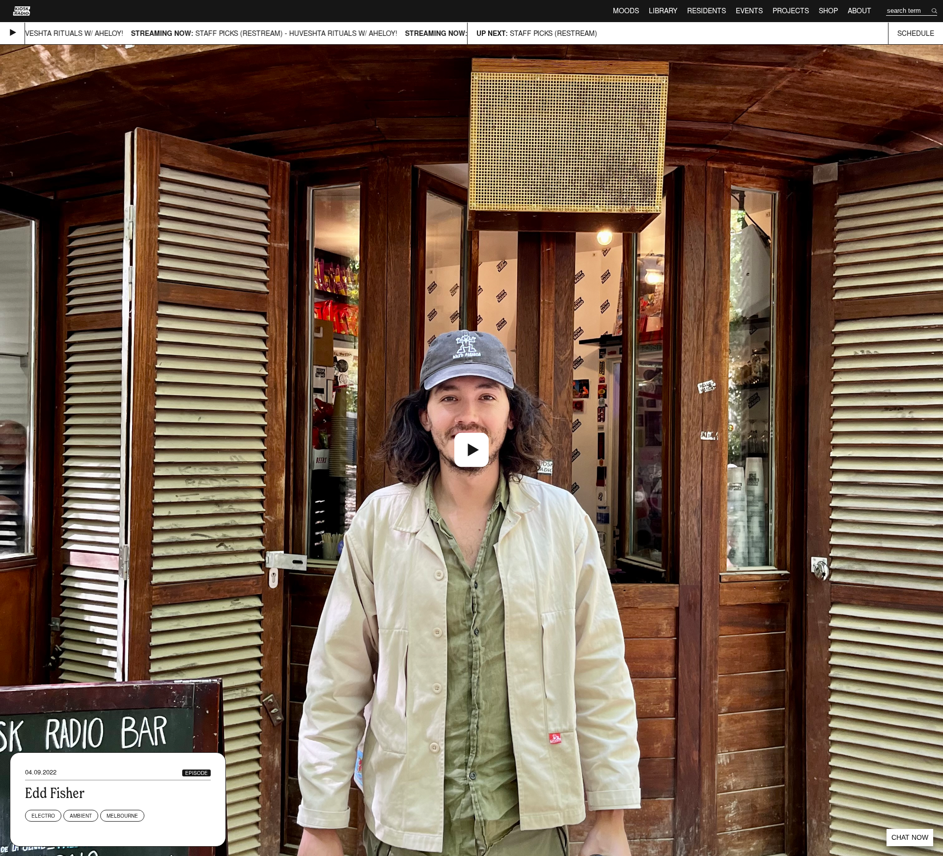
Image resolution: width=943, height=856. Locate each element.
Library (663, 10)
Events (749, 10)
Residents (706, 10)
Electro (43, 815)
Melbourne (122, 815)
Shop (828, 10)
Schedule (915, 33)
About (859, 10)
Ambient (81, 815)
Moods (626, 10)
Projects (791, 10)
